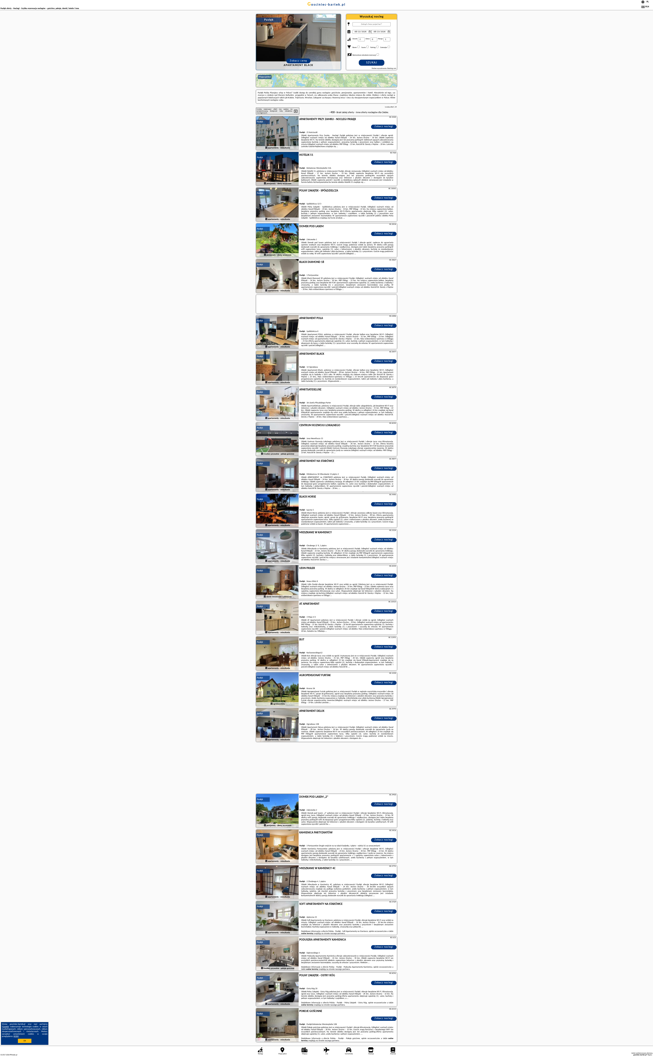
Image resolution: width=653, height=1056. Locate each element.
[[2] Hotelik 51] (277, 169)
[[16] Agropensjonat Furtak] (277, 689)
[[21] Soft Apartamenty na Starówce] (277, 918)
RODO (16, 1036)
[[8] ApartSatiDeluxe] (277, 404)
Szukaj (371, 62)
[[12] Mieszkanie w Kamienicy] (277, 547)
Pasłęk (260, 122)
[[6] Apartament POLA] (277, 332)
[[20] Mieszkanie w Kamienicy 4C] (277, 882)
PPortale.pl (13, 1055)
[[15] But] (277, 654)
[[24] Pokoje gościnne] (277, 1025)
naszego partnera (337, 934)
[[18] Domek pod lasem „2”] (277, 811)
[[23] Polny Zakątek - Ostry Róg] (277, 990)
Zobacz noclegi (383, 126)
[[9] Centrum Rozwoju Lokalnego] (277, 439)
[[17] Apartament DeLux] (277, 725)
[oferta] (266, 148)
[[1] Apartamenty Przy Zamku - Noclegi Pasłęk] (277, 133)
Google (6, 1027)
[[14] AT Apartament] (277, 618)
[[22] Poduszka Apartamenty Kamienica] (277, 954)
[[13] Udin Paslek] (277, 582)
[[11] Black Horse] (277, 511)
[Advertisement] (326, 768)
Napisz (650, 1055)
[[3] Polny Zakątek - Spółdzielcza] (277, 205)
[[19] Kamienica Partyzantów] (277, 847)
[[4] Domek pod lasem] (277, 240)
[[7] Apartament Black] (277, 368)
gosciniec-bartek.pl (326, 4)
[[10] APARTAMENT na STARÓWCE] (277, 475)
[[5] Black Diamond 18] (277, 276)
